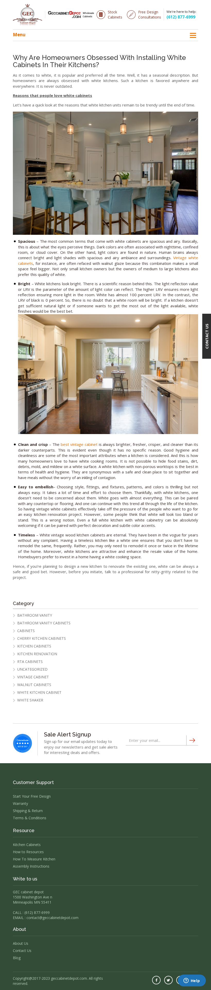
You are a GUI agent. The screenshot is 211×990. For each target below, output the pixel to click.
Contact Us (22, 950)
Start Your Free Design (32, 796)
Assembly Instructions (31, 866)
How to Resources (28, 851)
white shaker (30, 700)
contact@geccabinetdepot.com (52, 917)
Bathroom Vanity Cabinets (44, 622)
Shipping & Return (28, 810)
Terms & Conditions (29, 817)
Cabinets (26, 630)
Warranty (20, 803)
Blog (17, 957)
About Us (20, 943)
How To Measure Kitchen (34, 859)
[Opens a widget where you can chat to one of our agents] (192, 981)
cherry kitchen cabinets (41, 638)
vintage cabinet (33, 676)
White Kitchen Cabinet (39, 692)
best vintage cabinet (79, 444)
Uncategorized (32, 669)
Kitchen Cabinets (34, 646)
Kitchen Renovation (37, 653)
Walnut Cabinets (34, 684)
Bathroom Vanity (34, 615)
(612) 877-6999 (180, 17)
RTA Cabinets (30, 661)
